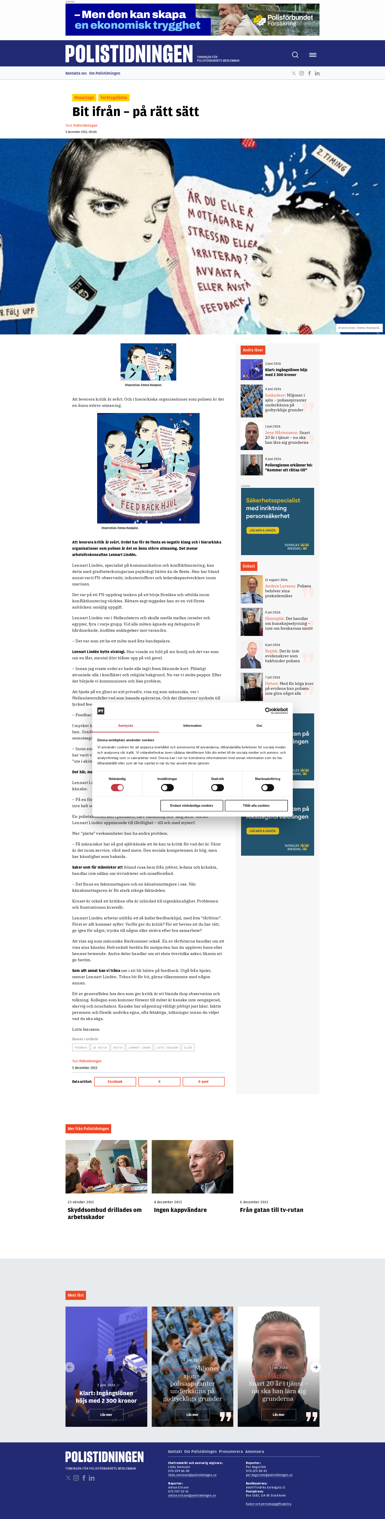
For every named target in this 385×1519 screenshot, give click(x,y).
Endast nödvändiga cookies (191, 805)
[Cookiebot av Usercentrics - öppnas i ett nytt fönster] (268, 711)
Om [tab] (259, 725)
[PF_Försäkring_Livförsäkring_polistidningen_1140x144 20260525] (192, 19)
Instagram (301, 73)
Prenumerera (231, 1451)
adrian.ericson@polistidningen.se (192, 1495)
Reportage (84, 97)
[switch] (167, 787)
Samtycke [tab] (125, 725)
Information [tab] (192, 725)
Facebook (309, 73)
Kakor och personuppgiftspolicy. (269, 1504)
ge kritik (100, 1047)
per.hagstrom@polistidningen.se (269, 1475)
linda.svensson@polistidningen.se (192, 1475)
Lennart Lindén (139, 1047)
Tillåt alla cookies (256, 805)
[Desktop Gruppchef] (277, 822)
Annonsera (254, 1451)
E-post (204, 1082)
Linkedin (317, 73)
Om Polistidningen (104, 73)
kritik (118, 1047)
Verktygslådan (113, 97)
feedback (81, 1047)
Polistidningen (85, 126)
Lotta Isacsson (167, 1047)
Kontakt (175, 1451)
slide (188, 1047)
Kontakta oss (76, 73)
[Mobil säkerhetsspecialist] (277, 521)
